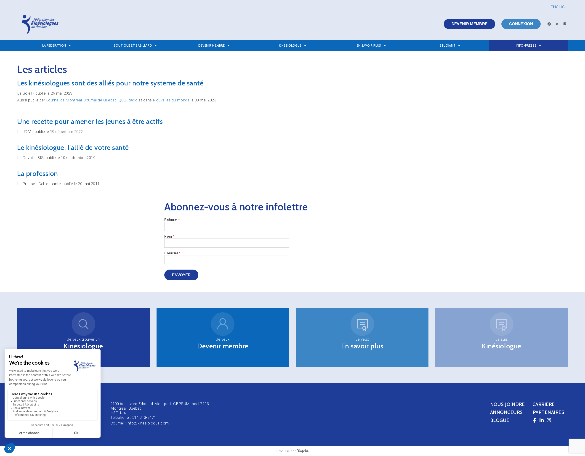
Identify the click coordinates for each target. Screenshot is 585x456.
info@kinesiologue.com (148, 423)
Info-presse (526, 45)
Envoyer (181, 275)
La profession (37, 173)
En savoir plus (369, 45)
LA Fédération (54, 45)
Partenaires (548, 412)
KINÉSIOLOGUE (290, 45)
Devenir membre (470, 24)
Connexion (521, 24)
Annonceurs (506, 412)
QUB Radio (128, 100)
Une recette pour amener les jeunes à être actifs (90, 121)
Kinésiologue (83, 346)
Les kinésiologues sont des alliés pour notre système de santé (110, 83)
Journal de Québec (100, 100)
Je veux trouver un (83, 339)
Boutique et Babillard (133, 45)
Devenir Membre (211, 45)
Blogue (499, 420)
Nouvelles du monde (171, 100)
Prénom (172, 220)
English (559, 7)
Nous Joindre (507, 404)
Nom (169, 236)
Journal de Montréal (64, 100)
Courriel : (118, 423)
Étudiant (447, 45)
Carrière (543, 404)
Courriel (172, 253)
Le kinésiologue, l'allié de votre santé (73, 147)
